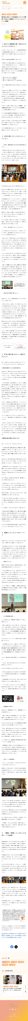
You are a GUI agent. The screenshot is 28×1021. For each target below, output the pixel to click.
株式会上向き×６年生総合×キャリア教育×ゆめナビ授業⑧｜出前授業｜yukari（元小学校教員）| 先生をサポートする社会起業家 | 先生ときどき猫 (14, 935)
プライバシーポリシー (14, 1013)
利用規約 (14, 1014)
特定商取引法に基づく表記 (14, 1016)
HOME (3, 6)
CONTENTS (8, 6)
